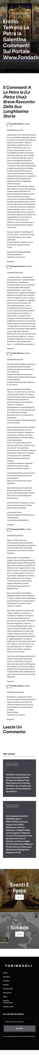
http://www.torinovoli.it (16, 257)
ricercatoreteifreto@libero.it (18, 520)
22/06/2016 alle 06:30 (15, 692)
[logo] (18, 964)
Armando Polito (18, 529)
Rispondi (10, 262)
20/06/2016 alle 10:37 (15, 360)
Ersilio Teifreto (17, 124)
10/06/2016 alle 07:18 (15, 130)
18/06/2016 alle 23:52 (15, 273)
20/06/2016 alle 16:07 (15, 536)
